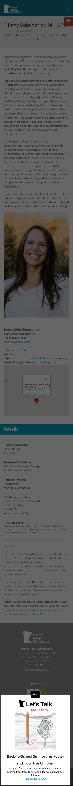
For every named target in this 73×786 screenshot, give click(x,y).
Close (35, 694)
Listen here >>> (35, 779)
